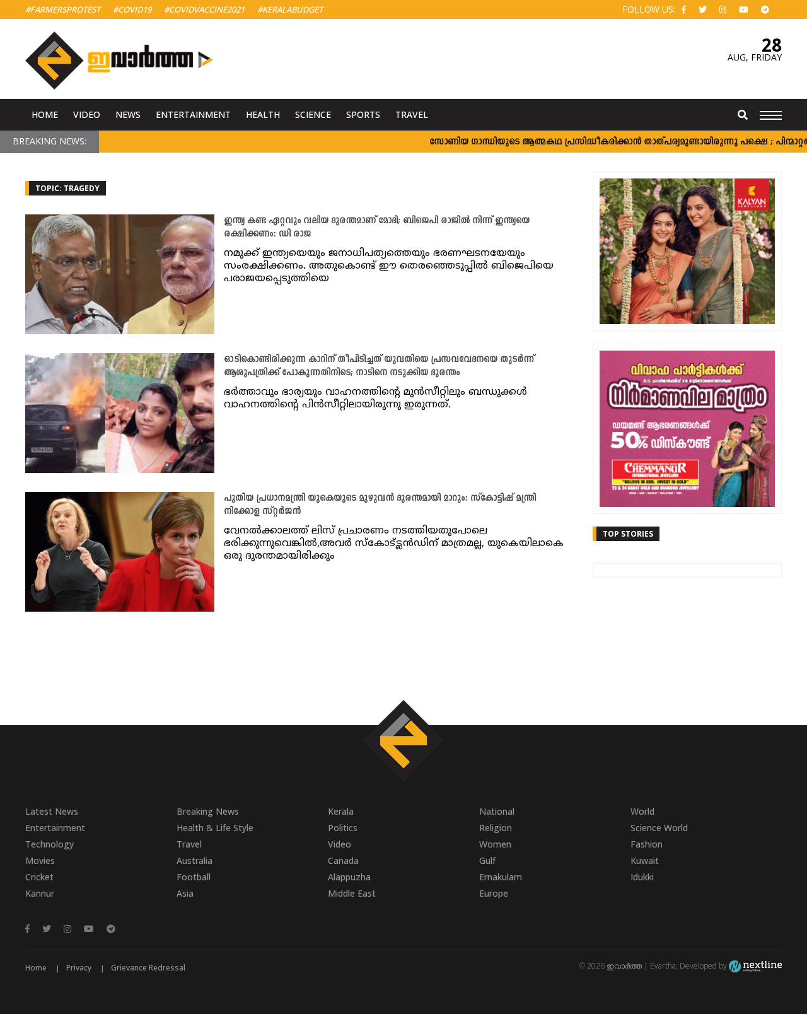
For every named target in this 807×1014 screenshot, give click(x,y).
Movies (40, 860)
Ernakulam (500, 877)
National (496, 811)
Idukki (642, 877)
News (128, 114)
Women (495, 844)
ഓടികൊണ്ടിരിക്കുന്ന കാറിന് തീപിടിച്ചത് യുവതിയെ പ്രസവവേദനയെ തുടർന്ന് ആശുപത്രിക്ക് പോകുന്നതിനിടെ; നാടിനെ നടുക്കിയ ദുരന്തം (379, 366)
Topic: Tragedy (67, 188)
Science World (659, 828)
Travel (411, 114)
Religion (495, 828)
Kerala (341, 811)
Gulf (487, 860)
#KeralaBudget (290, 9)
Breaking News (208, 811)
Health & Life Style (215, 828)
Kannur (39, 893)
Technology (49, 844)
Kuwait (644, 860)
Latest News (51, 811)
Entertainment (193, 114)
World (642, 811)
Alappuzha (349, 877)
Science (313, 114)
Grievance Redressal (148, 967)
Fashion (646, 844)
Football (194, 877)
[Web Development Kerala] (755, 965)
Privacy (78, 967)
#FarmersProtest (62, 9)
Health (263, 114)
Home (45, 114)
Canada (343, 860)
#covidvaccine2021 (204, 9)
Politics (342, 828)
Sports (363, 114)
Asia (185, 893)
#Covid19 (132, 9)
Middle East (352, 893)
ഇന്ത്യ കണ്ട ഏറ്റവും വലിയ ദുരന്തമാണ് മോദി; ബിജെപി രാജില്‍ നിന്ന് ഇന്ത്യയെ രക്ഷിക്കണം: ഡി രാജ (377, 227)
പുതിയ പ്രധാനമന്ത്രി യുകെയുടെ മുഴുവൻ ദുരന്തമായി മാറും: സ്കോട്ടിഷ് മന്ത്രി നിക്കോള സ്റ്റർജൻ (380, 505)
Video (86, 114)
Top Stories (628, 533)
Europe (493, 893)
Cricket (39, 877)
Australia (194, 860)
